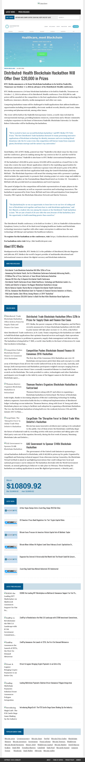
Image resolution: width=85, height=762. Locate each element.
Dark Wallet (28, 750)
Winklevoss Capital (45, 744)
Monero (8, 741)
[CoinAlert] (42, 3)
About (49, 760)
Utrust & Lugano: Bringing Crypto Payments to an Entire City (40, 664)
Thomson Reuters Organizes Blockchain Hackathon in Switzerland (51, 386)
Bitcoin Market (61, 744)
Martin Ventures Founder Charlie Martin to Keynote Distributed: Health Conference (33, 287)
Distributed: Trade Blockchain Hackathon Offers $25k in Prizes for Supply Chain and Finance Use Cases (53, 318)
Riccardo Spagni (62, 747)
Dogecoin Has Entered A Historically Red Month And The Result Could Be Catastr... (48, 556)
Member (78, 760)
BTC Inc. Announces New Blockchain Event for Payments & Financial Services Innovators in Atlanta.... (39, 290)
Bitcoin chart (37, 738)
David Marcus (73, 744)
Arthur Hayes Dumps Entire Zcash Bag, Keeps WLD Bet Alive (40, 508)
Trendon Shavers (29, 747)
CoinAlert (18, 760)
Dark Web (16, 747)
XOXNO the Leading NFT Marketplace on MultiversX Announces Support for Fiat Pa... (48, 593)
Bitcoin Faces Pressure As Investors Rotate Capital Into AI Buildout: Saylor (45, 532)
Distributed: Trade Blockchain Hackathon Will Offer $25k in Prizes (27, 270)
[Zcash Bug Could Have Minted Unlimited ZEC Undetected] (10, 573)
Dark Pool (51, 747)
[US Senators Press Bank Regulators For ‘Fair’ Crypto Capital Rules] (10, 525)
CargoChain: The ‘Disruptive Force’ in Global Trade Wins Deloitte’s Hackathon (52, 420)
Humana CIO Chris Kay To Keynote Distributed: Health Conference (27, 279)
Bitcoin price (10, 738)
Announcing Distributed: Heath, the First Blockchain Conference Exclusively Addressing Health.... (38, 273)
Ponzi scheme (45, 741)
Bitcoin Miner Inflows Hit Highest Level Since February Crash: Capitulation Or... (46, 544)
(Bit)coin (38, 750)
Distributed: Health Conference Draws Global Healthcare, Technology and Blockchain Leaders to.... (38, 282)
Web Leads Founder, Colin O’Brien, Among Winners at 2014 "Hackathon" (29, 293)
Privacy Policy (69, 760)
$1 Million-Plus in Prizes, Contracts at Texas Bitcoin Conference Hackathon (30, 276)
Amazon (74, 747)
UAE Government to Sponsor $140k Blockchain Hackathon (48, 445)
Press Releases (23, 12)
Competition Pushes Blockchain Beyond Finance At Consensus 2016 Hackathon (50, 352)
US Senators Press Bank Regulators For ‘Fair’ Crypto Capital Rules (42, 520)
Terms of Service (58, 760)
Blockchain (72, 738)
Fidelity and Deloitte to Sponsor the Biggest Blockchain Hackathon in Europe (31, 284)
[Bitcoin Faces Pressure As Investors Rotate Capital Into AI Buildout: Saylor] (10, 537)
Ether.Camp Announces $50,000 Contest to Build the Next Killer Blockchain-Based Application (37, 296)
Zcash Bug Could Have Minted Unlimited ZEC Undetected (39, 569)
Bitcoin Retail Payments (14, 744)
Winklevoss (71, 741)
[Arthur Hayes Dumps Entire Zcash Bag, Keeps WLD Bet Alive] (10, 512)
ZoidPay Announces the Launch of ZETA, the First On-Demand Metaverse (44, 642)
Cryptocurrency (23, 738)
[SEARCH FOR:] (69, 17)
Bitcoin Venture (59, 741)
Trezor (7, 750)
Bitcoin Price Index (59, 738)
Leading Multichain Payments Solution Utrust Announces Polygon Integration (46, 683)
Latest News (10, 12)
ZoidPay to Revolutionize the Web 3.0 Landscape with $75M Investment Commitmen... (49, 617)
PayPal (46, 738)
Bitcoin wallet (49, 750)
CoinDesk (41, 747)
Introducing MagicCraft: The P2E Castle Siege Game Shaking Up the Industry (46, 707)
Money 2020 (31, 744)
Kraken (7, 747)
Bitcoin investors (19, 741)
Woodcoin (17, 750)
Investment (33, 741)
